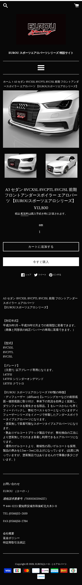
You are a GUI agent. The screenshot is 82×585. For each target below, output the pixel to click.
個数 (41, 225)
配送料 (24, 213)
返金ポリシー (11, 538)
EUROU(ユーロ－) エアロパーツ (50, 564)
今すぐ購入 (41, 262)
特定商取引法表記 (14, 542)
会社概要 (8, 533)
